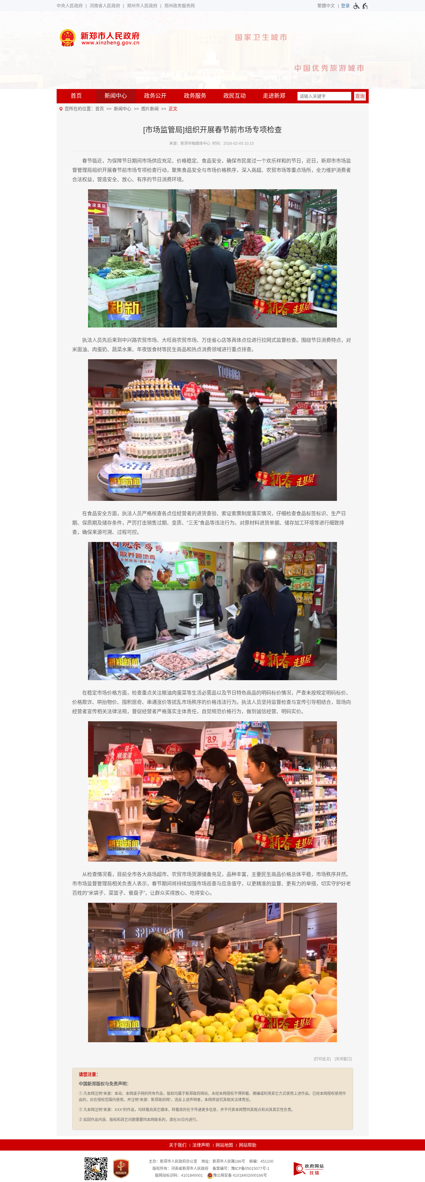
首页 (76, 96)
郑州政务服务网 (179, 5)
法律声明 (201, 1144)
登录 (345, 5)
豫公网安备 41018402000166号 (240, 1175)
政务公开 (155, 96)
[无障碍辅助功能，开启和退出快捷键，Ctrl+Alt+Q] (361, 6)
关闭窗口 (343, 1059)
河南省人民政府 (105, 5)
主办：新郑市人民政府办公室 (173, 1161)
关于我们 (177, 1144)
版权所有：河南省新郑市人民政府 (180, 1168)
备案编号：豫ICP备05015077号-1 (241, 1168)
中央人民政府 (70, 5)
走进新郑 (274, 96)
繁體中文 (326, 5)
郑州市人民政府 (142, 5)
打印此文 (322, 1059)
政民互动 (234, 96)
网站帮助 (247, 1144)
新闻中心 (116, 96)
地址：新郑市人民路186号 (223, 1161)
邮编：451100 (261, 1161)
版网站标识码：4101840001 (179, 1175)
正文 (173, 108)
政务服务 (195, 96)
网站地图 (224, 1144)
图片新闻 (150, 108)
